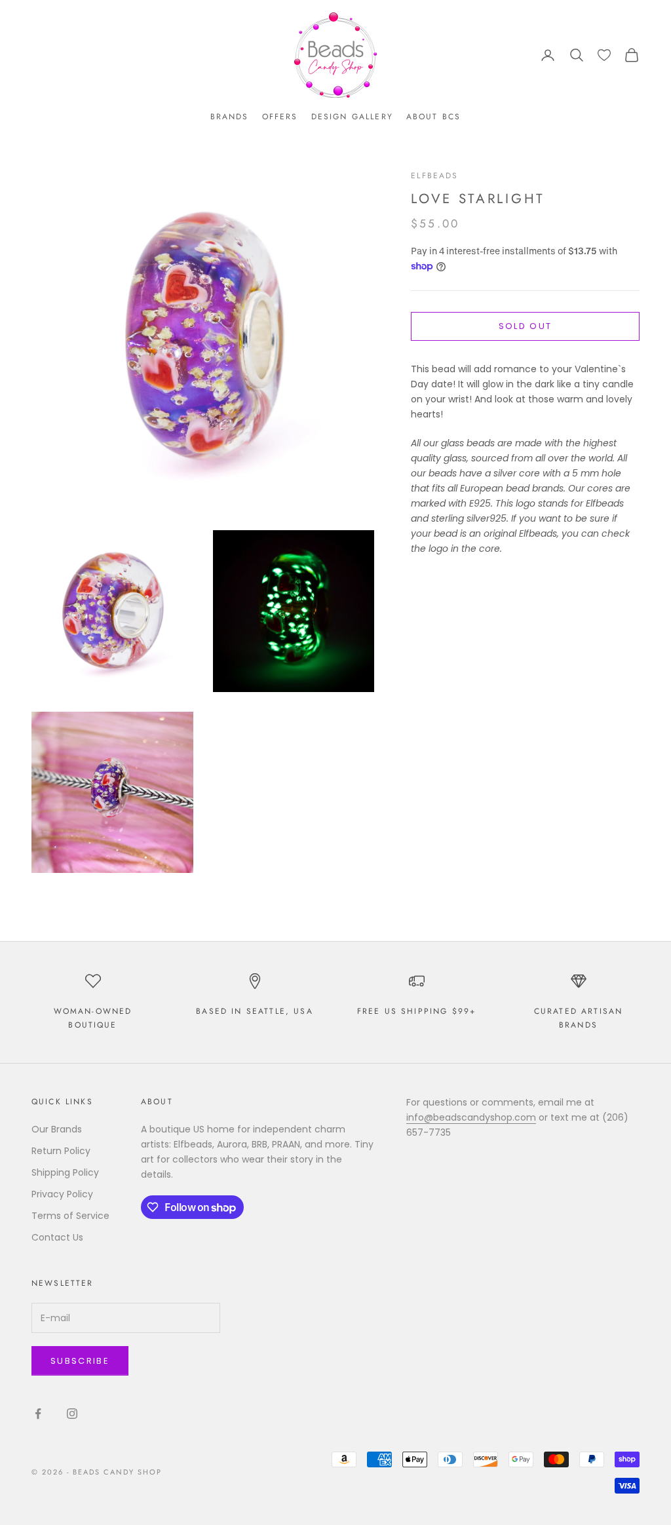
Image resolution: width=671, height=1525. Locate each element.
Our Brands (56, 1129)
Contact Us (57, 1237)
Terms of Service (70, 1215)
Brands (229, 117)
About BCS (433, 117)
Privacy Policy (62, 1194)
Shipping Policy (65, 1172)
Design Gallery (352, 117)
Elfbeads (434, 176)
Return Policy (60, 1150)
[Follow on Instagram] (72, 1413)
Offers (280, 117)
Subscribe (79, 1361)
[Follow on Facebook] (38, 1413)
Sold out (525, 326)
